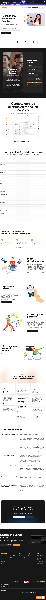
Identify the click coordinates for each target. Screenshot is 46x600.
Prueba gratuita (34, 7)
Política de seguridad (25, 596)
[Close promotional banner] (44, 1)
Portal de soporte (12, 555)
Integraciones (3, 561)
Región (28, 77)
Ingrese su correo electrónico (31, 69)
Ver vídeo (13, 33)
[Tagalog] (31, 592)
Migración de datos (12, 557)
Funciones (2, 559)
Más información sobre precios (7, 301)
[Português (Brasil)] (22, 592)
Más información (28, 141)
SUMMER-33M (5, 4)
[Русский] (25, 592)
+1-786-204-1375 (6, 584)
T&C (35, 84)
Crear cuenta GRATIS (34, 82)
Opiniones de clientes (22, 559)
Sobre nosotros (21, 555)
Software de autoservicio (40, 563)
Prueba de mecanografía (31, 562)
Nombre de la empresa (30, 73)
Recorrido (2, 563)
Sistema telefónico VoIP (40, 561)
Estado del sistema (12, 559)
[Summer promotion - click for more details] (23, 2)
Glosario (29, 557)
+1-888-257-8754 (6, 582)
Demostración (41, 7)
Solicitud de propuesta (13, 562)
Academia (29, 559)
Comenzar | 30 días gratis (6, 33)
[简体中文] (35, 592)
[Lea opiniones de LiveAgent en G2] (26, 582)
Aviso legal (20, 562)
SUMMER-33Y (14, 4)
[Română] (23, 592)
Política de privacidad (32, 596)
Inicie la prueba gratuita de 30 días (19, 516)
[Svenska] (30, 592)
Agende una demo (16, 544)
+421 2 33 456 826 (6, 581)
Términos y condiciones (16, 596)
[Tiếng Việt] (33, 592)
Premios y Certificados (22, 557)
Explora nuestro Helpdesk (19, 141)
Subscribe (42, 581)
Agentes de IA (10, 8)
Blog (28, 555)
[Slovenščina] (28, 592)
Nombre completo (30, 65)
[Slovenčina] (27, 592)
